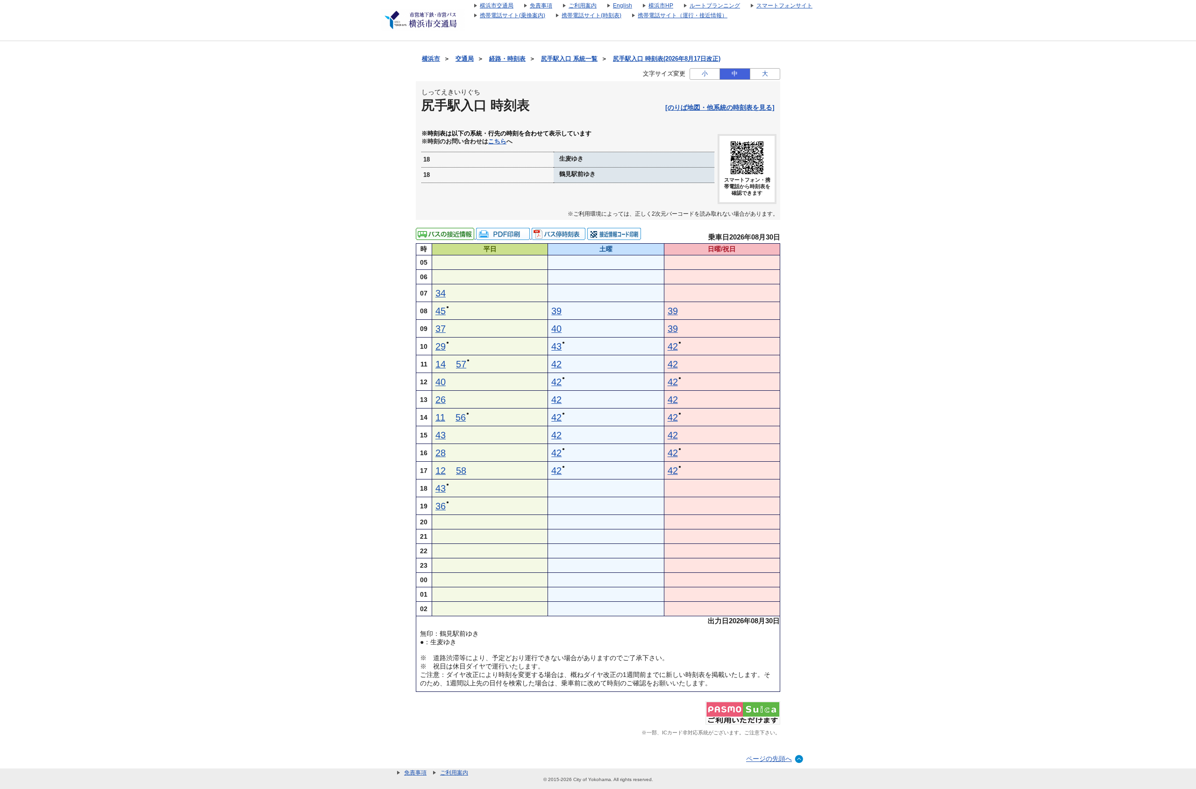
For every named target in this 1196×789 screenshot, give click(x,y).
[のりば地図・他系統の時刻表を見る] (720, 107)
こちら (497, 141)
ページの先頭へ (769, 758)
